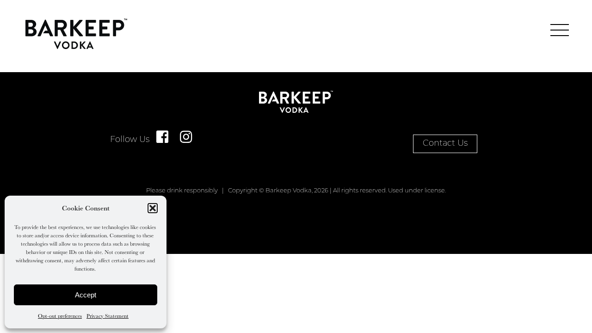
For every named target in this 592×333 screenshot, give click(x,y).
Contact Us (445, 144)
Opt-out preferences (60, 315)
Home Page (76, 33)
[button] (152, 208)
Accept (85, 295)
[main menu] (559, 30)
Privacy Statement (107, 315)
